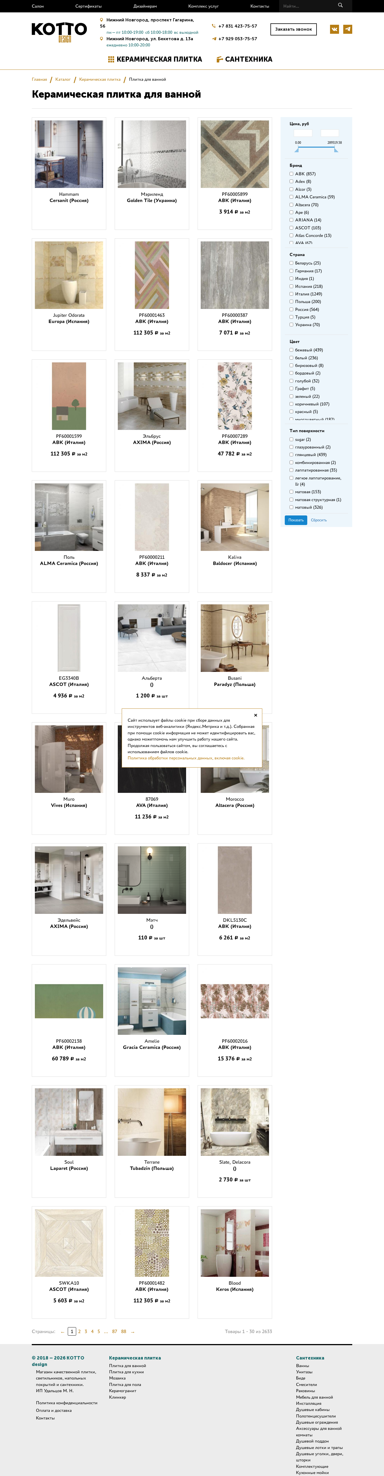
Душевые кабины (313, 1409)
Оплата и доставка (54, 1410)
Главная (39, 79)
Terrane (152, 1165)
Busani (235, 681)
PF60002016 (234, 1044)
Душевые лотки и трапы (319, 1447)
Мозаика (117, 1378)
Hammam (69, 197)
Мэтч (152, 923)
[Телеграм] (347, 29)
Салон (38, 6)
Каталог (63, 79)
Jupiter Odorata (68, 318)
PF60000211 (151, 560)
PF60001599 (68, 439)
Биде (300, 1378)
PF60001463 (151, 318)
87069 (152, 802)
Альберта (152, 681)
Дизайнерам (145, 6)
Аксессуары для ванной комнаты (319, 1431)
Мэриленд (152, 197)
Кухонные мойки (312, 1472)
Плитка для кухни (126, 1371)
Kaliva (235, 560)
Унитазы (304, 1371)
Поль (69, 560)
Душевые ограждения (317, 1422)
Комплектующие (312, 1466)
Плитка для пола (125, 1384)
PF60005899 (234, 197)
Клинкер (117, 1397)
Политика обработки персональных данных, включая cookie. (186, 757)
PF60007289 (234, 439)
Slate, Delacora (234, 1165)
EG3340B (69, 681)
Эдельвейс (69, 923)
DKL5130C (234, 923)
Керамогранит (122, 1390)
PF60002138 (68, 1044)
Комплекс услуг (203, 6)
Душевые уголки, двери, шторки (319, 1456)
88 (123, 1331)
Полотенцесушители (316, 1416)
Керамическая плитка (159, 59)
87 (114, 1331)
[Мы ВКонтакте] (334, 29)
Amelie (152, 1044)
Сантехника (248, 59)
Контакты (259, 6)
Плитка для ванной (127, 1365)
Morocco (234, 802)
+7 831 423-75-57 (237, 26)
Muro (69, 802)
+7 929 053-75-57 (237, 38)
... (106, 1331)
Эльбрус (152, 439)
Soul (69, 1165)
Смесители (306, 1384)
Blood (235, 1286)
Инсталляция (308, 1403)
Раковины (305, 1390)
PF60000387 (234, 318)
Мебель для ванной (314, 1397)
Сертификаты (88, 6)
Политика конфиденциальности (67, 1402)
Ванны (302, 1365)
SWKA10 (69, 1286)
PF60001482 (151, 1286)
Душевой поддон (312, 1441)
